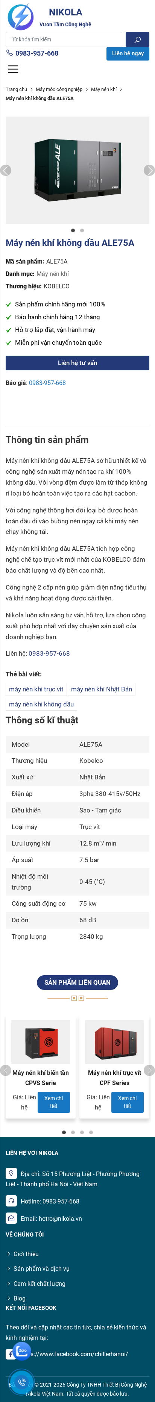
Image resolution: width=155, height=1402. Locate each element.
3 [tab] (82, 1132)
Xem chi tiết (53, 1102)
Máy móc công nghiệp (59, 89)
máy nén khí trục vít (36, 689)
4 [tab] (91, 1132)
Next (149, 170)
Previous (5, 170)
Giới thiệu (26, 1254)
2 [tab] (82, 230)
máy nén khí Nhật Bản (101, 689)
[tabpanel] (77, 170)
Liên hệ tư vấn (77, 363)
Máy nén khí (104, 89)
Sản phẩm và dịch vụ (42, 1268)
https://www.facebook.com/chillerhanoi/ (74, 1354)
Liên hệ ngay (128, 53)
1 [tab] (73, 230)
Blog (20, 1298)
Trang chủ (16, 89)
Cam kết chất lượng (39, 1283)
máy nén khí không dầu (41, 704)
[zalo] (21, 1351)
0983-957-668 (36, 53)
